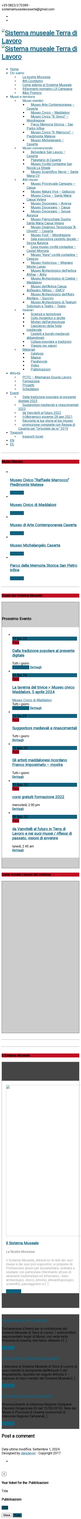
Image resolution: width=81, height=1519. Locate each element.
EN (12, 440)
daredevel (28, 1453)
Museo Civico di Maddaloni (33, 505)
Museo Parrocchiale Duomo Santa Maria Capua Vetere (49, 221)
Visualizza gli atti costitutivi (25, 1320)
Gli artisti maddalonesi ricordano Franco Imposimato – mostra (39, 762)
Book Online (20, 667)
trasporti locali (32, 436)
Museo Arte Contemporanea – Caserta (50, 107)
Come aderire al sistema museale (30, 1358)
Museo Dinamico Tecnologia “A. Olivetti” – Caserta (51, 229)
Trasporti (16, 433)
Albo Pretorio (32, 93)
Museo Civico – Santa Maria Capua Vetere (49, 197)
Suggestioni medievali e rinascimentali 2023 (48, 407)
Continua (8, 1348)
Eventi (14, 393)
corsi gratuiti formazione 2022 (38, 797)
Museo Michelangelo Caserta (35, 545)
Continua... (13, 1291)
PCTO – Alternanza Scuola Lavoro (46, 377)
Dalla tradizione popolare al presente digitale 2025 (47, 399)
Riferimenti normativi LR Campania (47, 89)
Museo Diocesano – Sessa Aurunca (48, 213)
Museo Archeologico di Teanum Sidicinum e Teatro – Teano (51, 304)
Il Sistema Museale (22, 1243)
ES (12, 444)
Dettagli (36, 667)
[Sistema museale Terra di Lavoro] (40, 41)
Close (6, 1515)
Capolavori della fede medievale (44, 328)
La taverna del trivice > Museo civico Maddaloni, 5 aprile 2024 (43, 689)
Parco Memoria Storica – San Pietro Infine (50, 126)
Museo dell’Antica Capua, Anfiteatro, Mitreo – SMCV (47, 288)
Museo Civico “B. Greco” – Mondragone (48, 118)
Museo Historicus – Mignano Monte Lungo (50, 265)
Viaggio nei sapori (44, 346)
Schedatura (30, 389)
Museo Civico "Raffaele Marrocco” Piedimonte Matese (39, 482)
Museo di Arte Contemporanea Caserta (43, 525)
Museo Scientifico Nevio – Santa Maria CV (52, 174)
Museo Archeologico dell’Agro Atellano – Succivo (50, 296)
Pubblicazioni (40, 369)
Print (17, 1515)
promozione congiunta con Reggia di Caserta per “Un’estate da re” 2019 (46, 427)
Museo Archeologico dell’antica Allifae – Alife (51, 273)
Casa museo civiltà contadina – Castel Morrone (51, 249)
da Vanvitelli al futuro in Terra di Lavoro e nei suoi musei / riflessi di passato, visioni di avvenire (42, 833)
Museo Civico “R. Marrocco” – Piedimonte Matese (50, 134)
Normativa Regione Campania (27, 1396)
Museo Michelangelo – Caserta (45, 142)
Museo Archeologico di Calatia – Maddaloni (52, 280)
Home (14, 69)
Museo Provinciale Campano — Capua (51, 186)
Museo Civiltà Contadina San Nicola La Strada (49, 166)
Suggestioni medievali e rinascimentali (44, 728)
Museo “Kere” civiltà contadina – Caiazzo (52, 257)
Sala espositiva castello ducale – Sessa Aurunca (53, 241)
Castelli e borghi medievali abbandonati (48, 336)
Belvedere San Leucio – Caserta (46, 154)
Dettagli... (17, 493)
